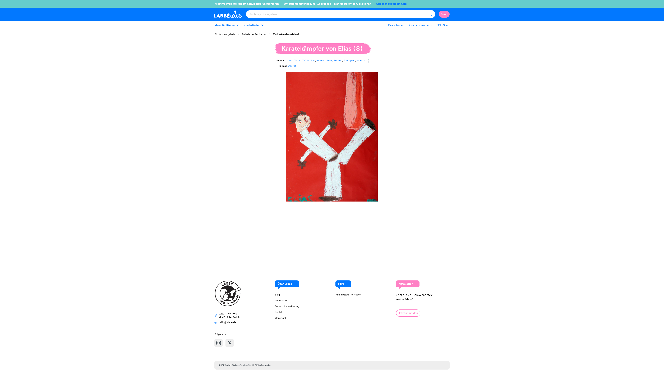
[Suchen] (430, 14)
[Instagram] (218, 343)
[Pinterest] (229, 343)
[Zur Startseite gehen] (228, 14)
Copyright (280, 318)
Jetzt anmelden (408, 313)
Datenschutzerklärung (287, 306)
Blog (277, 294)
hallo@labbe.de (227, 322)
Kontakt (279, 312)
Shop (444, 14)
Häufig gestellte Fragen (348, 294)
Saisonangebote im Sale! (391, 3)
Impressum (281, 300)
